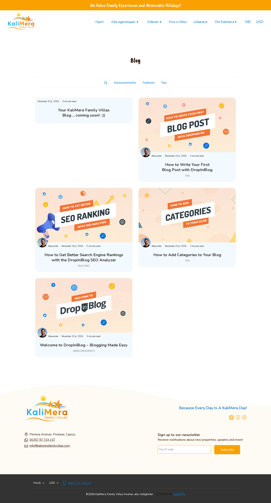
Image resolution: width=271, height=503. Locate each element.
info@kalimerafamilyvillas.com (50, 446)
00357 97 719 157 (42, 440)
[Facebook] (237, 418)
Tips (164, 82)
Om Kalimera (225, 22)
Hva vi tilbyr (178, 22)
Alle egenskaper (124, 22)
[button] (106, 82)
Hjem (99, 22)
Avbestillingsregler (166, 465)
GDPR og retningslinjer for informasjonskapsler (61, 465)
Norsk (37, 483)
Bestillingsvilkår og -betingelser (123, 465)
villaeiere (200, 22)
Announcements (125, 82)
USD (259, 22)
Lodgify (179, 494)
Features (148, 82)
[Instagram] (244, 418)
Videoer (154, 22)
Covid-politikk (197, 465)
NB (247, 22)
